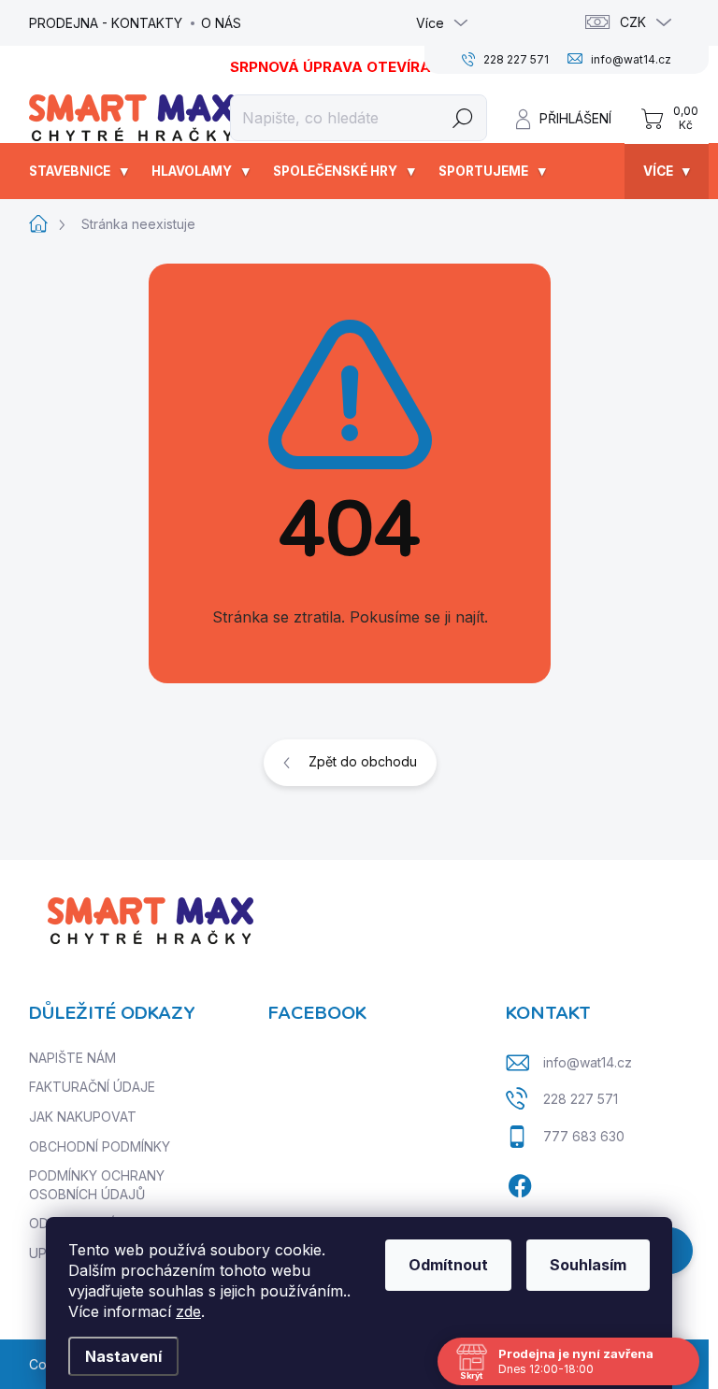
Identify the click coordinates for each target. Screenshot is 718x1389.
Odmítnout (448, 1264)
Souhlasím (588, 1264)
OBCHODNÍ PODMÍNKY (99, 1146)
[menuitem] (81, 171)
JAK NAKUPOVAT (82, 1116)
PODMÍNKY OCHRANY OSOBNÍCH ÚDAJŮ (97, 1184)
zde (188, 1311)
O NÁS (221, 23)
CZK (633, 22)
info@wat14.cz (587, 1062)
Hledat (462, 117)
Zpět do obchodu (363, 761)
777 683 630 (584, 1136)
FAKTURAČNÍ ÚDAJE (92, 1087)
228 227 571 (580, 1099)
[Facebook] (520, 1183)
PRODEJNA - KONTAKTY (105, 23)
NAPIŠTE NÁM (72, 1058)
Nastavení (123, 1356)
